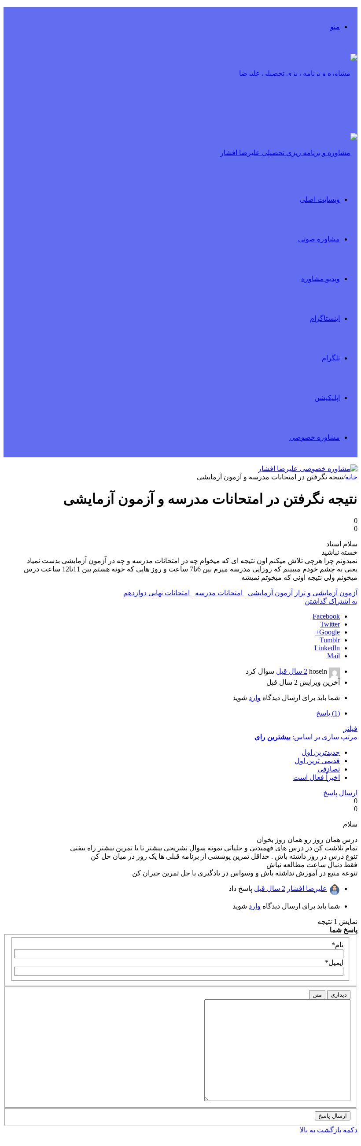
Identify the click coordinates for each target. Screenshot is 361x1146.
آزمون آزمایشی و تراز (326, 593)
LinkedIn (327, 648)
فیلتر (350, 728)
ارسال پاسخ (340, 793)
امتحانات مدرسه (219, 593)
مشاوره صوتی (319, 239)
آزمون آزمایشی (270, 593)
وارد (255, 697)
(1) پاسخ (328, 713)
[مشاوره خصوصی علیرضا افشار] (307, 468)
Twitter (330, 624)
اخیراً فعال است (316, 777)
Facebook (326, 616)
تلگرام (331, 358)
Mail (333, 656)
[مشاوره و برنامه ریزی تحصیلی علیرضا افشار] (291, 113)
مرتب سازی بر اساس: (305, 737)
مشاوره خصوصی (314, 437)
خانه (351, 477)
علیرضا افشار (307, 888)
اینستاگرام (325, 318)
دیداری (339, 994)
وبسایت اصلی (320, 199)
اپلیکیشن (327, 397)
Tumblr (330, 640)
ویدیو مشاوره (320, 278)
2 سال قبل (291, 671)
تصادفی (328, 769)
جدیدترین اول (321, 752)
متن (317, 994)
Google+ (327, 632)
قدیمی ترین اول (317, 760)
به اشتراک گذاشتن (331, 601)
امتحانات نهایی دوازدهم (157, 593)
